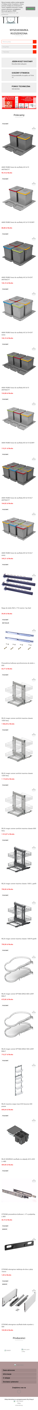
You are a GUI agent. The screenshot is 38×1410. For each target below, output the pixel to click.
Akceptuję (30, 8)
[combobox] (19, 42)
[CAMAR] (10, 1350)
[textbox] (17, 42)
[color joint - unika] (28, 1350)
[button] (19, 1370)
